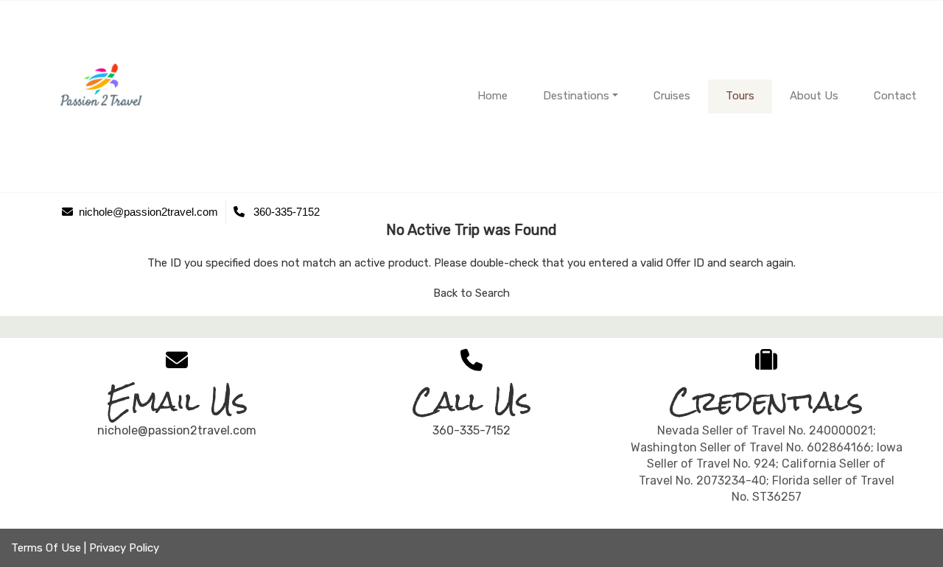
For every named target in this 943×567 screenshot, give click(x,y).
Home (492, 95)
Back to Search (471, 293)
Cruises (671, 95)
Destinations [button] (576, 95)
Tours (740, 95)
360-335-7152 (471, 430)
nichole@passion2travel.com (176, 430)
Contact (895, 95)
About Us (814, 95)
